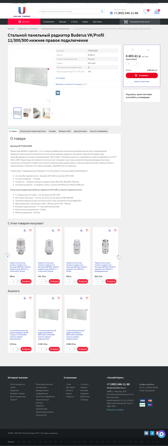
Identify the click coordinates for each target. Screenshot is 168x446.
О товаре (13, 131)
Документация (80, 131)
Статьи (74, 21)
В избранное (131, 50)
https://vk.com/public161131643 (146, 433)
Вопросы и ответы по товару (71, 84)
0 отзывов (60, 78)
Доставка (97, 21)
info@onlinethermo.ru (116, 387)
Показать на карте (115, 409)
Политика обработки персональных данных (45, 399)
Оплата (69, 390)
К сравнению (147, 50)
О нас (68, 384)
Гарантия (14, 390)
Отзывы (52, 131)
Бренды (62, 21)
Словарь (84, 399)
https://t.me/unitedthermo (152, 433)
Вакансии (85, 396)
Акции (85, 21)
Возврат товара (17, 393)
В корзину (143, 75)
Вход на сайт (154, 4)
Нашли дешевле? (131, 59)
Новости (70, 396)
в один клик (141, 81)
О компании (48, 21)
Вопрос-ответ (65, 131)
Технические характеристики (33, 131)
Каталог (26, 21)
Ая (19, 441)
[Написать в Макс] (111, 13)
